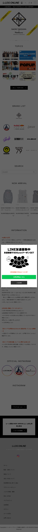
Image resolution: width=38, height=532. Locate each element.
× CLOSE (19, 283)
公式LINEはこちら (19, 277)
